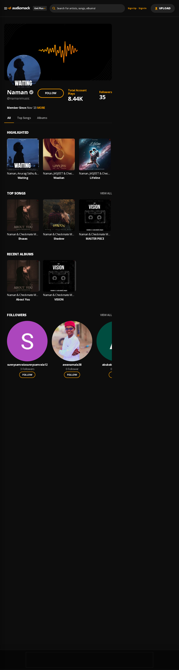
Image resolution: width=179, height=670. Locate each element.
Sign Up (132, 8)
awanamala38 (72, 365)
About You (23, 299)
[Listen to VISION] (59, 276)
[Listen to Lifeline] (95, 154)
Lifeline (95, 178)
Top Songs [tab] (24, 118)
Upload (165, 8)
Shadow (59, 239)
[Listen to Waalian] (59, 154)
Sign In (142, 8)
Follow (50, 93)
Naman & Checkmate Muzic (23, 234)
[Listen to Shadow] (59, 215)
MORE (41, 108)
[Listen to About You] (23, 276)
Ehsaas (23, 239)
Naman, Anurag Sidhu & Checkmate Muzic (23, 173)
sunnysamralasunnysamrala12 (27, 365)
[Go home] (18, 8)
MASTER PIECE (95, 239)
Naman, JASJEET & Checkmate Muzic (59, 173)
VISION (58, 299)
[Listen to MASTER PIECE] (95, 215)
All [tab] (9, 118)
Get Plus (39, 8)
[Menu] (5, 8)
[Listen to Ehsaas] (23, 215)
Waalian (58, 178)
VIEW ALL (106, 193)
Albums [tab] (42, 118)
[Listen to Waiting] (23, 154)
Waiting (23, 178)
